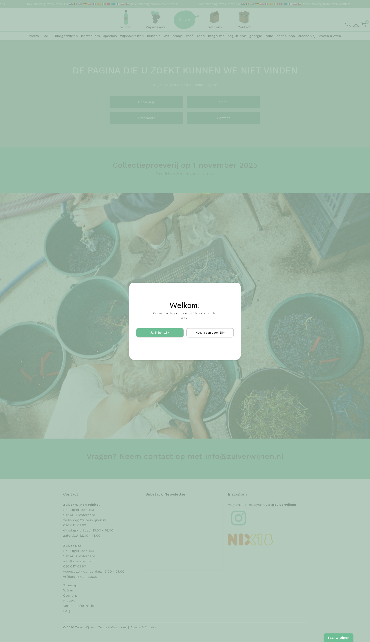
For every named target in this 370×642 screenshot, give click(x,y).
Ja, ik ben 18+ (159, 332)
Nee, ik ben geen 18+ (210, 332)
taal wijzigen (338, 638)
